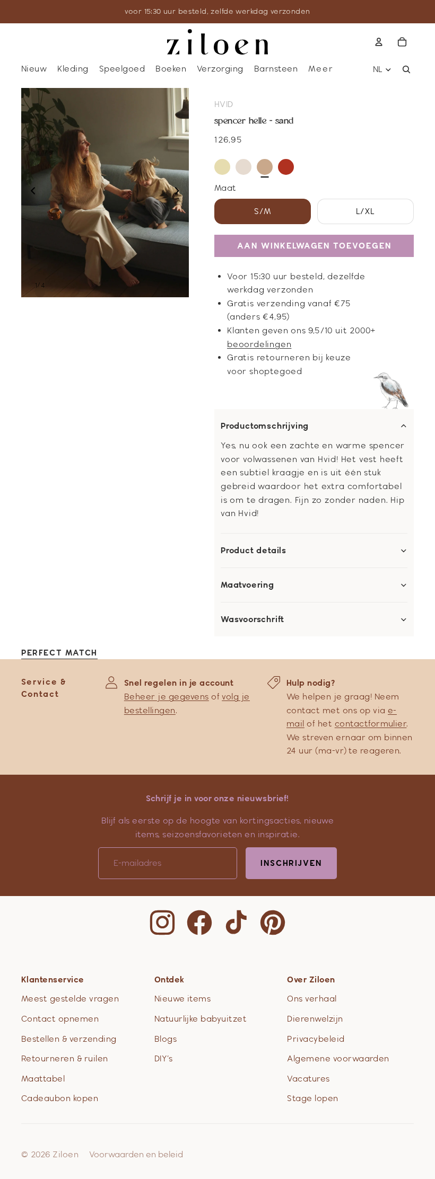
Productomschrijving (265, 426)
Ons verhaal (311, 999)
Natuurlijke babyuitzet (200, 1019)
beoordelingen (259, 344)
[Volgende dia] (180, 193)
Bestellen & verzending (69, 1039)
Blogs (165, 1039)
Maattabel (43, 1079)
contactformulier (371, 724)
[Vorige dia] (30, 193)
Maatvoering (247, 585)
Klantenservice (52, 979)
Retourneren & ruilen (64, 1058)
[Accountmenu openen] (378, 42)
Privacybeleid (315, 1039)
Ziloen (66, 1154)
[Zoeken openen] (406, 69)
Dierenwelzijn (315, 1019)
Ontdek (169, 979)
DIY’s (163, 1058)
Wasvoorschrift (252, 619)
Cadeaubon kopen (59, 1098)
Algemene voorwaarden (338, 1058)
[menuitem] (321, 69)
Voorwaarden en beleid (136, 1154)
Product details (253, 550)
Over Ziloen (311, 979)
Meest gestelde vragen (70, 999)
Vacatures (308, 1079)
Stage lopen (312, 1098)
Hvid (223, 104)
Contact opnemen (60, 1019)
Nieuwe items (182, 999)
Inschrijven (291, 863)
